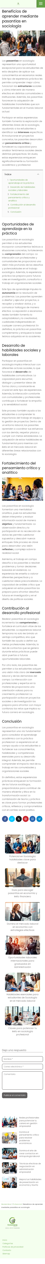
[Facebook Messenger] (12, 819)
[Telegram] (39, 819)
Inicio (4, 1240)
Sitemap (6, 1253)
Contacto (6, 1250)
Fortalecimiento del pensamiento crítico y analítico (19, 197)
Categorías (7, 1243)
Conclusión (15, 211)
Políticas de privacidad (12, 1247)
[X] (19, 819)
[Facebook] (5, 819)
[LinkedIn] (33, 819)
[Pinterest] (26, 819)
